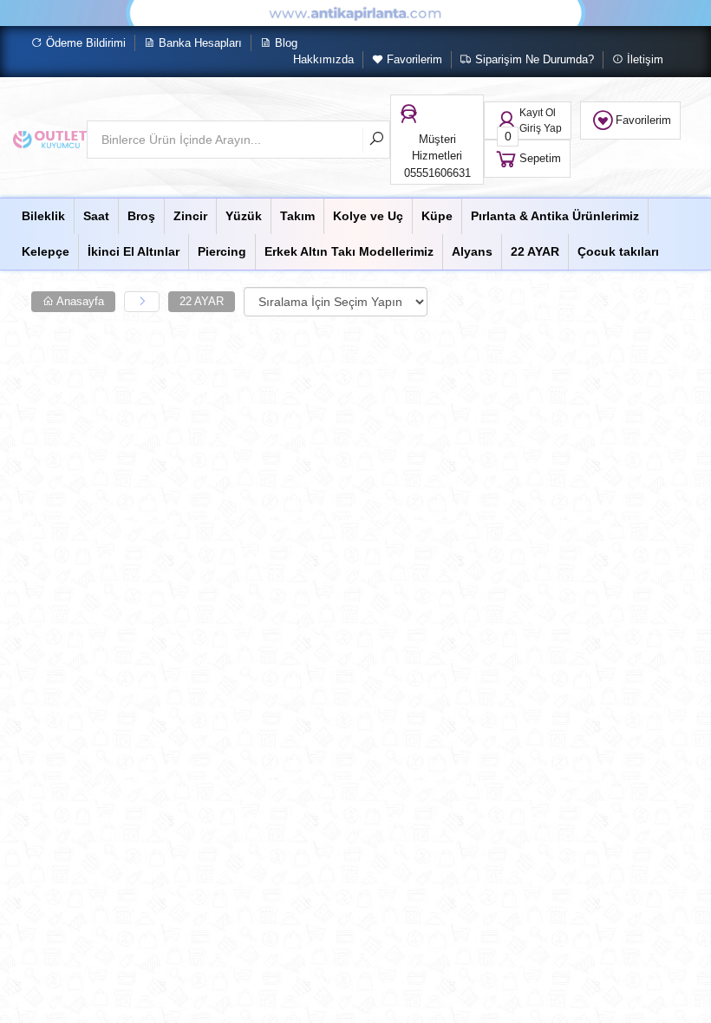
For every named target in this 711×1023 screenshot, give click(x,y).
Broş (141, 216)
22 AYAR (535, 251)
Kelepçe (45, 251)
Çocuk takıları (618, 251)
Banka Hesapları (198, 42)
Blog (284, 42)
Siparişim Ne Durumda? (533, 59)
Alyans (472, 251)
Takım (297, 216)
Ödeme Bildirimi (84, 42)
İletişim (643, 59)
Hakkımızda (323, 59)
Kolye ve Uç (368, 216)
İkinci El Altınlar (133, 251)
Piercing (222, 251)
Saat (96, 216)
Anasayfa (79, 301)
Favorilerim (412, 59)
